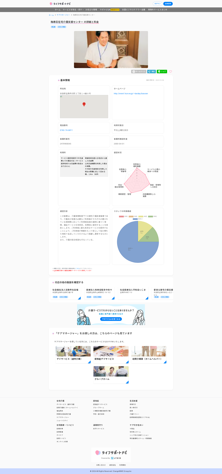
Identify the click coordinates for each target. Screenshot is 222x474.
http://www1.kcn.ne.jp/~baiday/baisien (131, 93)
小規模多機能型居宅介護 (102, 411)
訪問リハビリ (61, 438)
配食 (131, 411)
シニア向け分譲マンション (139, 435)
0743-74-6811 (66, 130)
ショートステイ (62, 420)
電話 (153, 71)
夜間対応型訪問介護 (64, 414)
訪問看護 (60, 432)
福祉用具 (60, 411)
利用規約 (122, 465)
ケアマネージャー (63, 417)
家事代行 (133, 404)
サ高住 (132, 429)
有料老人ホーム (135, 432)
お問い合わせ (101, 465)
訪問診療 (60, 429)
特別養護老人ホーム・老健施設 (141, 438)
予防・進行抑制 (98, 414)
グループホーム (98, 408)
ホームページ (140, 71)
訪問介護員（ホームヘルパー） (68, 408)
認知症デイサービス (100, 404)
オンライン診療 (62, 442)
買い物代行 (134, 408)
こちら (77, 268)
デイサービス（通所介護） (66, 404)
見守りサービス (98, 429)
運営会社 (112, 465)
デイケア (60, 435)
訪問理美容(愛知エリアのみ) (140, 417)
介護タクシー (134, 414)
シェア (163, 71)
